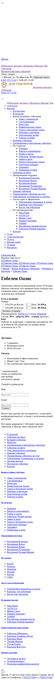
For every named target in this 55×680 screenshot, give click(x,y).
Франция (41, 314)
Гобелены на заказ (16, 437)
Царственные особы (29, 135)
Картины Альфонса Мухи (20, 636)
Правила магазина (9, 652)
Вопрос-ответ (14, 242)
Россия (10, 574)
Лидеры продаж (15, 461)
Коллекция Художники (30, 186)
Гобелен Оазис (20, 271)
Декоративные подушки (11, 536)
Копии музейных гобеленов (26, 268)
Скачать (6, 408)
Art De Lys (24, 215)
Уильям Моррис (15, 641)
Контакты (12, 247)
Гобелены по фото (22, 172)
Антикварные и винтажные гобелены (32, 143)
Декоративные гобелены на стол (29, 194)
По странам (6, 558)
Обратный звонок (41, 77)
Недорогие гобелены (17, 463)
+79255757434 (29, 677)
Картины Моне (14, 639)
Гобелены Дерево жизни (31, 156)
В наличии (18, 113)
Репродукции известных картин (14, 628)
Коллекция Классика (29, 178)
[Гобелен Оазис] (27, 260)
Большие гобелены (22, 140)
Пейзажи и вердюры (29, 132)
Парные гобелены (22, 191)
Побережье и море (28, 170)
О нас (10, 234)
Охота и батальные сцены (32, 130)
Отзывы (11, 245)
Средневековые (26, 121)
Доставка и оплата (16, 658)
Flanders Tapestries (28, 220)
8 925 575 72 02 (8, 80)
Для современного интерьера (21, 450)
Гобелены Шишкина (17, 633)
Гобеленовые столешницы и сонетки (31, 196)
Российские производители (32, 226)
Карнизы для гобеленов (31, 204)
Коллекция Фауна (28, 180)
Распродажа (19, 111)
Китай (10, 563)
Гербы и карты (26, 154)
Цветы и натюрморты (30, 151)
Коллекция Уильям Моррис (32, 188)
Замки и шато (25, 159)
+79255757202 (45, 677)
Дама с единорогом (28, 119)
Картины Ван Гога (16, 647)
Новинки (11, 442)
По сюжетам (6, 502)
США (10, 577)
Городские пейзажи (28, 164)
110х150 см (10, 304)
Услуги (10, 239)
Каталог (11, 108)
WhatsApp (10, 63)
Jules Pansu (24, 212)
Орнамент (24, 167)
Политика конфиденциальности (23, 664)
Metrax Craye (25, 218)
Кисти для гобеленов (29, 207)
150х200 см (10, 307)
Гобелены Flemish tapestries (32, 228)
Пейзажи (23, 148)
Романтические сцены (30, 127)
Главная (5, 268)
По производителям (9, 600)
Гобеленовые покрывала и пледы (35, 202)
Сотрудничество (15, 236)
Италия (10, 572)
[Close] (2, 3)
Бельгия (11, 566)
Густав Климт (14, 644)
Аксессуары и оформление (12, 583)
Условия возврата (15, 661)
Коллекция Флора (28, 183)
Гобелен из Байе (27, 138)
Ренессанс (24, 124)
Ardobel (22, 223)
